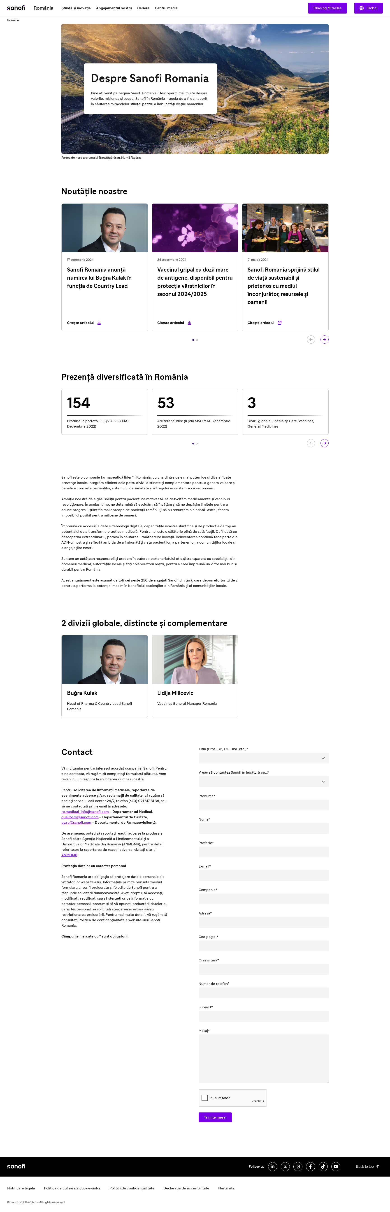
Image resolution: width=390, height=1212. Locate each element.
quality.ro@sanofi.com (80, 817)
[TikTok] (323, 1166)
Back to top (365, 1166)
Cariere (143, 8)
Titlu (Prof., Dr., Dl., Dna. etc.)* (223, 749)
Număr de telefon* (214, 984)
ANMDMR (69, 855)
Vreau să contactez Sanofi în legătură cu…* (234, 772)
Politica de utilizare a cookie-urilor (72, 1188)
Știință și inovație (76, 8)
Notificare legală (21, 1188)
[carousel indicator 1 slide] (193, 340)
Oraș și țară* (209, 960)
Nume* (204, 819)
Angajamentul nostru (114, 8)
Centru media (166, 8)
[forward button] (324, 339)
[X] (285, 1166)
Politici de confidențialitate (131, 1188)
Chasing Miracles (327, 8)
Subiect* (206, 1007)
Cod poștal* (208, 937)
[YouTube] (335, 1166)
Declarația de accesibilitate (186, 1188)
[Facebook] (310, 1166)
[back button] (311, 339)
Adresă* (205, 913)
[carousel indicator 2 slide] (197, 340)
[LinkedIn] (272, 1166)
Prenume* (207, 796)
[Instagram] (297, 1166)
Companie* (208, 890)
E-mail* (205, 866)
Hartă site (226, 1188)
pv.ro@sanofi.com (76, 822)
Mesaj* (204, 1031)
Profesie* (206, 843)
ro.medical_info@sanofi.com (85, 812)
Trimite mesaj (215, 1117)
